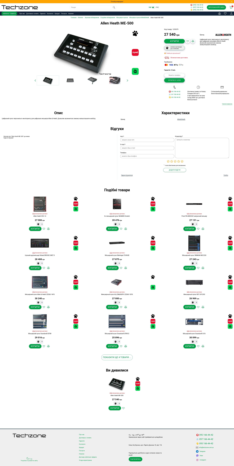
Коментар (179, 136)
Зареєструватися (127, 175)
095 (172, 91)
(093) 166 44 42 (198, 10)
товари (124, 357)
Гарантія (42, 13)
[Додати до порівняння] (193, 41)
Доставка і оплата (32, 13)
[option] (81, 52)
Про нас (22, 13)
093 (172, 97)
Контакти (50, 13)
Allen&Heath (181, 119)
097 (172, 94)
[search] (114, 7)
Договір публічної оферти (88, 457)
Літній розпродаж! (117, 1)
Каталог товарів (9, 13)
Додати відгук (174, 170)
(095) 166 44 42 (198, 5)
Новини (70, 13)
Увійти (226, 175)
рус (157, 7)
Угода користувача (85, 460)
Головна (73, 17)
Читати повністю (227, 104)
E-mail (122, 144)
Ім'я (122, 136)
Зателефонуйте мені (216, 7)
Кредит (57, 13)
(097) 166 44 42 (198, 7)
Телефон (123, 153)
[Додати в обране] (187, 41)
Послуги (64, 13)
